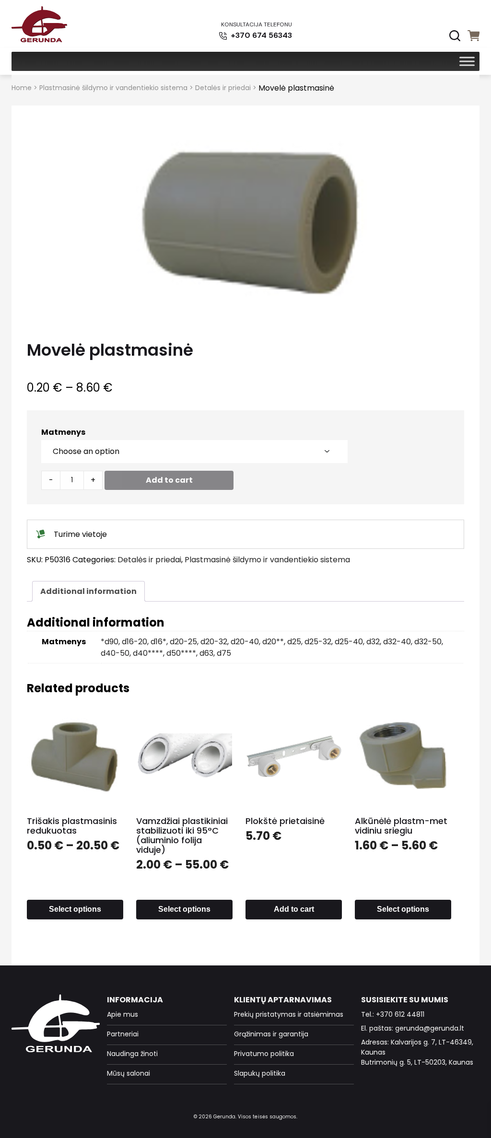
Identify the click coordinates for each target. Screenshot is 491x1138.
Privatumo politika (264, 1053)
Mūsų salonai (128, 1073)
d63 (206, 653)
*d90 (109, 641)
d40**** (148, 653)
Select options (75, 909)
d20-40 (245, 641)
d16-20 (134, 641)
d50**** (181, 653)
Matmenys (63, 432)
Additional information (88, 591)
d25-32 (317, 641)
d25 (294, 641)
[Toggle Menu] (467, 61)
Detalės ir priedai (223, 88)
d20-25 (183, 641)
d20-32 (213, 641)
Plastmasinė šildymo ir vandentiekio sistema (113, 88)
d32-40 (397, 641)
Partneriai (123, 1034)
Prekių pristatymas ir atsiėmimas (288, 1014)
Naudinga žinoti (132, 1053)
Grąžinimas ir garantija (271, 1034)
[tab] (88, 591)
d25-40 (349, 641)
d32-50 (428, 641)
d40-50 (115, 653)
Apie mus (122, 1014)
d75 (224, 653)
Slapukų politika (259, 1073)
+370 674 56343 (260, 35)
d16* (158, 641)
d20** (273, 641)
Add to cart (169, 480)
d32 (373, 641)
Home (22, 88)
